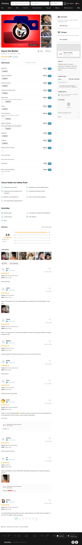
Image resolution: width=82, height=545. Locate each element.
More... (79, 8)
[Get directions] (77, 54)
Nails (17, 8)
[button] (12, 3)
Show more (4, 418)
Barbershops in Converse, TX (13, 526)
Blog (5, 535)
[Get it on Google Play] (72, 536)
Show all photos (34, 45)
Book (50, 68)
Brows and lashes (37, 8)
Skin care (25, 8)
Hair (2, 8)
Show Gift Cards (64, 26)
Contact (54, 535)
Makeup (57, 8)
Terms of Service (27, 536)
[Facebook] (76, 542)
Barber (9, 8)
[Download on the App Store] (61, 536)
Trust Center (35, 536)
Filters (5, 263)
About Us (9, 536)
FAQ (14, 535)
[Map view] (69, 51)
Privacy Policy (18, 536)
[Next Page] (36, 518)
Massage (48, 8)
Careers (42, 535)
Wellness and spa (68, 8)
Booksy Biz (47, 536)
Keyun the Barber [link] (24, 526)
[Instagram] (68, 104)
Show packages (63, 39)
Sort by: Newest (14, 263)
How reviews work (46, 227)
